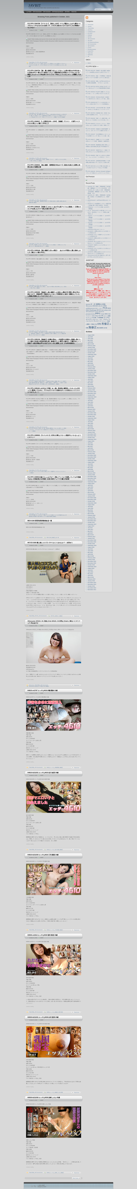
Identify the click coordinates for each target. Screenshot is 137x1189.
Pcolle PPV (90, 51)
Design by (42, 1186)
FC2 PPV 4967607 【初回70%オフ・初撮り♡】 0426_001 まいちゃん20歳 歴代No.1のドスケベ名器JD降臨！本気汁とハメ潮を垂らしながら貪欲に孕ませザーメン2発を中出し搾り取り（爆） (98, 151)
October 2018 (91, 501)
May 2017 (90, 531)
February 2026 (91, 345)
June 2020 (90, 466)
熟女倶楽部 (100, 328)
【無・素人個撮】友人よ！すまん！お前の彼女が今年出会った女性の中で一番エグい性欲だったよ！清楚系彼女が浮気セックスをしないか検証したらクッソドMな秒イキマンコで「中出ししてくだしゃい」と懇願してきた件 (48, 116)
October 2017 (91, 522)
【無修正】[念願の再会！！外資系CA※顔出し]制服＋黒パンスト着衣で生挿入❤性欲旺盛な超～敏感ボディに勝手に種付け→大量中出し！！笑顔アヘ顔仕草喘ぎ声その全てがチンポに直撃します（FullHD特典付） (48, 383)
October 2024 (91, 374)
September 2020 (92, 460)
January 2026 (91, 347)
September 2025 (92, 354)
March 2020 (91, 471)
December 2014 (92, 582)
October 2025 (91, 352)
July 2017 (90, 527)
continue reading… (30, 56)
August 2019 (91, 483)
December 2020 (92, 455)
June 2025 (90, 360)
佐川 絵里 (57, 849)
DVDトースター (98, 308)
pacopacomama (90, 314)
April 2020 (90, 469)
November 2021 (92, 436)
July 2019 (90, 485)
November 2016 (92, 542)
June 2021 (90, 444)
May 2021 (90, 446)
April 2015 (90, 575)
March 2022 (91, 428)
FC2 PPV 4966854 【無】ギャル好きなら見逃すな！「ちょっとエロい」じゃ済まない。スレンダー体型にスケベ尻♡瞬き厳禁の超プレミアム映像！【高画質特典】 (98, 156)
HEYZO (36, 615)
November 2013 (92, 589)
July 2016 (90, 549)
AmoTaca (90, 30)
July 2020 (90, 464)
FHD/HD (90, 35)
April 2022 (90, 427)
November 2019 (92, 478)
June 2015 (90, 572)
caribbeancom (90, 308)
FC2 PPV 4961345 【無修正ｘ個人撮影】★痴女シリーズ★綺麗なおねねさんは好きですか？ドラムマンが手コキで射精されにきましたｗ (98, 71)
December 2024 (92, 370)
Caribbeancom (91, 31)
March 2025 (91, 365)
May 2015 (90, 573)
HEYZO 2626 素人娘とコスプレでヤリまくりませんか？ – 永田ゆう (50, 542)
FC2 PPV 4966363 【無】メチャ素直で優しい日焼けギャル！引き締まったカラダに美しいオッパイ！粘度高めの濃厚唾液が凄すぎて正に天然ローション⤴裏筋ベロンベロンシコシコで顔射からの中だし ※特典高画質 (98, 119)
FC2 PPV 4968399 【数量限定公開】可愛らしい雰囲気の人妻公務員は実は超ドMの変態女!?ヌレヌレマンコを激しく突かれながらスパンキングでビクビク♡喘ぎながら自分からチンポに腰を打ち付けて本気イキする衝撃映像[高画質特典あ (98, 145)
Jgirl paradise (91, 46)
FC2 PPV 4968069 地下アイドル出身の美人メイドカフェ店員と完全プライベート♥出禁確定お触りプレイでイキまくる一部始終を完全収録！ (98, 103)
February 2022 (91, 430)
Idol (102, 310)
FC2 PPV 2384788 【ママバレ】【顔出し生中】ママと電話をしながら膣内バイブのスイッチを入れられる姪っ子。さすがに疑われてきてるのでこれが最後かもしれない (54, 25)
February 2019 (91, 494)
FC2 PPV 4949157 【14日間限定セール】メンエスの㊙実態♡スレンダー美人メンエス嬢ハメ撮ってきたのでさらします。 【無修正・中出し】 (98, 135)
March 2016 (91, 556)
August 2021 (91, 441)
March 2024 (91, 386)
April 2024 (90, 384)
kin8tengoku (91, 311)
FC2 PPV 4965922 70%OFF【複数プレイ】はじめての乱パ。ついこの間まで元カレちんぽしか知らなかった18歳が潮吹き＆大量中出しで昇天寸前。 (98, 92)
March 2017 (91, 535)
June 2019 (90, 487)
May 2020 (90, 467)
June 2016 (90, 550)
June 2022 (90, 423)
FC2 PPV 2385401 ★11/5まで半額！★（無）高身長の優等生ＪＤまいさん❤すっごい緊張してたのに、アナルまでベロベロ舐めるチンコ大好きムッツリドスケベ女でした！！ (53, 390)
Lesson (89, 47)
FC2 (30, 63)
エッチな (52, 767)
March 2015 (91, 577)
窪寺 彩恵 (60, 1012)
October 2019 (91, 480)
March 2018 (91, 513)
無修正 (63, 117)
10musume (31, 685)
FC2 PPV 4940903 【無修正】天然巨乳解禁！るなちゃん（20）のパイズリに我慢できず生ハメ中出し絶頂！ (98, 129)
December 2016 (92, 540)
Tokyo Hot (90, 53)
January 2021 (91, 453)
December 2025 (92, 349)
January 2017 (91, 538)
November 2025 (92, 351)
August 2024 (91, 377)
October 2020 (91, 459)
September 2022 (92, 418)
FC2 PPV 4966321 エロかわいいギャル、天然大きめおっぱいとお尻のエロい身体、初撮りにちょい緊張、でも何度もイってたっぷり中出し (98, 124)
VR (88, 56)
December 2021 (92, 434)
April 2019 (90, 490)
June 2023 (90, 402)
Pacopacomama (92, 49)
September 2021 (92, 439)
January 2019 (91, 496)
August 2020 (91, 462)
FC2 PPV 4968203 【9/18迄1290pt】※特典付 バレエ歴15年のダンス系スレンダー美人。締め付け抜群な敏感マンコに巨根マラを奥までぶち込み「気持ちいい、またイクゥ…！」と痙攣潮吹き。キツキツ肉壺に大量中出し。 (98, 98)
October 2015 (91, 565)
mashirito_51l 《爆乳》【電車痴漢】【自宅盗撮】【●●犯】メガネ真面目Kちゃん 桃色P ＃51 (99, 196)
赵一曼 (57, 537)
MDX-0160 (49, 537)
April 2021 (90, 448)
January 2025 (91, 368)
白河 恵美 (60, 1092)
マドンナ (104, 321)
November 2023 (92, 393)
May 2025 (90, 361)
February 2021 (91, 451)
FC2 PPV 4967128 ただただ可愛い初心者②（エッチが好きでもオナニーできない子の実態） (98, 166)
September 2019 (92, 481)
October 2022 (91, 416)
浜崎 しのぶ (57, 1172)
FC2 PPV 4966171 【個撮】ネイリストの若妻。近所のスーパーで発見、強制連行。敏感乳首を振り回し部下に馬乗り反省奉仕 (98, 140)
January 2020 (91, 474)
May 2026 (90, 340)
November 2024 (92, 372)
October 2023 (91, 395)
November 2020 (92, 457)
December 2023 (92, 391)
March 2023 (91, 407)
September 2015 (92, 566)
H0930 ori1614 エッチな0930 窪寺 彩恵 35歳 (42, 935)
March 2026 (91, 344)
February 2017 (91, 536)
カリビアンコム (91, 319)
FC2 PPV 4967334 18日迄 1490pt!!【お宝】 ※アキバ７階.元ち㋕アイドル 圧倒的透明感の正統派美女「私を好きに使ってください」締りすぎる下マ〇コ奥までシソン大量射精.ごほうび (98, 87)
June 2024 (90, 381)
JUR (87, 311)
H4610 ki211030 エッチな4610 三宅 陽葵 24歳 (42, 855)
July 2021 (90, 443)
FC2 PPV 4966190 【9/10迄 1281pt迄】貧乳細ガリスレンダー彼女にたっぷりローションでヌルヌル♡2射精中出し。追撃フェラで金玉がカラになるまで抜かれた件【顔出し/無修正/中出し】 (98, 172)
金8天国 (105, 327)
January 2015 (91, 580)
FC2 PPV (37, 62)
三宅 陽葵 (57, 929)
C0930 (105, 306)
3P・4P (92, 304)
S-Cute (102, 314)
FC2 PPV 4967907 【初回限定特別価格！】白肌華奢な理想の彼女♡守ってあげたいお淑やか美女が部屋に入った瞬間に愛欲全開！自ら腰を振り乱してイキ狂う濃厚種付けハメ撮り (98, 161)
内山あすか (37, 686)
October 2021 (91, 437)
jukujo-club (107, 310)
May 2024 (90, 382)
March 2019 (91, 492)
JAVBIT (34, 5)
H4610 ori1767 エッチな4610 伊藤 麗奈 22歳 (42, 690)
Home (29, 11)
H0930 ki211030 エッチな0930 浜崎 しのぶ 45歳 (43, 1097)
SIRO (106, 314)
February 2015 (91, 579)
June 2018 (90, 508)
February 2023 (91, 409)
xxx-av (105, 315)
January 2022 (91, 432)
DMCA (109, 1)
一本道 (108, 321)
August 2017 (91, 526)
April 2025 (90, 363)
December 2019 (92, 476)
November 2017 (92, 520)
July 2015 (90, 570)
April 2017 (90, 533)
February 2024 (91, 388)
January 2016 (91, 559)
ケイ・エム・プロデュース (103, 319)
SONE (93, 315)
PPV (32, 63)
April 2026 (90, 342)
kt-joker (96, 311)
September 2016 (92, 545)
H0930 (48, 1012)
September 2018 (92, 503)
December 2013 (92, 588)
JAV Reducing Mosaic (57, 11)
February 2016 (91, 557)
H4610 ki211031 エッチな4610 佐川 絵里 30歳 (42, 772)
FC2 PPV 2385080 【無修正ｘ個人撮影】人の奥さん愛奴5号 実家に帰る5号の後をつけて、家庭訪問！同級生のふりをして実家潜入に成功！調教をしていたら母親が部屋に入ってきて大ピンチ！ (53, 294)
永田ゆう (57, 615)
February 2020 (91, 473)
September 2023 (92, 397)
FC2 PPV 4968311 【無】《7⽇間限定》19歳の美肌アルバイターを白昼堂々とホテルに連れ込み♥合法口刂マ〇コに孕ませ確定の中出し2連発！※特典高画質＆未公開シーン (98, 76)
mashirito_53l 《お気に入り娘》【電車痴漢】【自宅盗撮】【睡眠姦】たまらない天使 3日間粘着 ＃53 (99, 191)
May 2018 (90, 510)
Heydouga (93, 310)
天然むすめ (42, 686)
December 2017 (92, 519)
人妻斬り (88, 324)
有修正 (105, 323)
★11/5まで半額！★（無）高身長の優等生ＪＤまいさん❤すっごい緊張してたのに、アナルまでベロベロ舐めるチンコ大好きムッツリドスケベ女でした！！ (47, 430)
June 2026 (90, 338)
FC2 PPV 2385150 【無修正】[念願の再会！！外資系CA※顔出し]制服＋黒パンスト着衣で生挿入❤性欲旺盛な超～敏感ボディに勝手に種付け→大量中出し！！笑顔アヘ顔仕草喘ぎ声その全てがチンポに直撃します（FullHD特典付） (54, 341)
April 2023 (90, 405)
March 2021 (91, 450)
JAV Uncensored (37, 11)
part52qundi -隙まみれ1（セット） (96, 229)
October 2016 (91, 543)
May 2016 (90, 552)
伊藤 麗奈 (57, 767)
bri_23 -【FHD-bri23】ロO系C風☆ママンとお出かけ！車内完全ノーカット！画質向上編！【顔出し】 (99, 212)
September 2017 (92, 524)
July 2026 (90, 337)
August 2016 (91, 547)
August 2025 (91, 356)
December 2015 (92, 561)
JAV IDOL (67, 11)
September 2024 (92, 375)
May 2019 (90, 489)
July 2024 (90, 379)
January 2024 (91, 390)
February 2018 (91, 515)
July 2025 (90, 358)
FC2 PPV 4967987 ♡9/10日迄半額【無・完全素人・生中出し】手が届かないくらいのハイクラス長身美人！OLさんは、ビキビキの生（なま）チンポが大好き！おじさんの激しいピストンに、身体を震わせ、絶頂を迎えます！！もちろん (98, 108)
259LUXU (100, 306)
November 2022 (92, 414)
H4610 (48, 767)
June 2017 (90, 529)
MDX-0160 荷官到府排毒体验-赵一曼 (39, 520)
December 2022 (92, 413)
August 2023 (91, 398)
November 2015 (92, 563)
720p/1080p (31, 62)
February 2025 (91, 367)
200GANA (95, 306)
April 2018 (90, 512)
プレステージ (97, 321)
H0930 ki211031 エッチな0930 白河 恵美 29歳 (42, 1017)
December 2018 (92, 497)
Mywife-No (101, 311)
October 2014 (91, 586)
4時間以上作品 (100, 304)
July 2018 (90, 506)
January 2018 (91, 517)
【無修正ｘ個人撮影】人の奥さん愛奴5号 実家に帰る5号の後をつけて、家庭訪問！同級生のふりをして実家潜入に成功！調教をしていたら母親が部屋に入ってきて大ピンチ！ (47, 333)
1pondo (90, 26)
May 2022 (90, 425)
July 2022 (90, 421)
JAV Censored (46, 11)
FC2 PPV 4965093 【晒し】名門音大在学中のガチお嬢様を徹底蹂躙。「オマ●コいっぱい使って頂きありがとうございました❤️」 (98, 82)
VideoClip (73, 11)
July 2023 (90, 400)
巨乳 (99, 324)
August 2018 (91, 504)
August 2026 (91, 335)
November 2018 (92, 499)
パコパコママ (89, 321)
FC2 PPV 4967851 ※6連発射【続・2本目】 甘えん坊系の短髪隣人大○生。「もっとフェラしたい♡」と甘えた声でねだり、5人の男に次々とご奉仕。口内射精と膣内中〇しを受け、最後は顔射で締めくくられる (98, 114)
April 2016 (90, 554)
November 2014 (92, 584)
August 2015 (91, 568)
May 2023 (90, 404)
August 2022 (91, 420)
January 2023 (91, 411)
